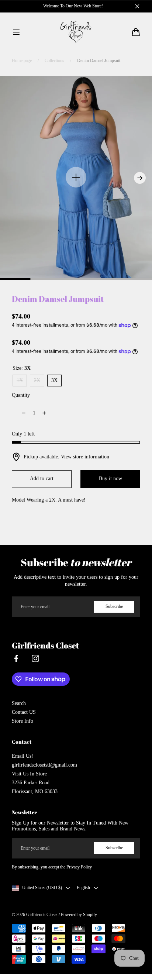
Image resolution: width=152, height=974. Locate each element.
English (83, 887)
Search (19, 703)
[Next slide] (140, 178)
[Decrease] (19, 413)
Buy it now (110, 478)
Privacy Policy (79, 867)
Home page (22, 60)
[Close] (137, 6)
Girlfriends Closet (42, 914)
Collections (54, 60)
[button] (16, 32)
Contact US (24, 712)
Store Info (22, 721)
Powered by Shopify (79, 914)
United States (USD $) (42, 887)
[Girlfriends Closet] (76, 32)
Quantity (21, 395)
